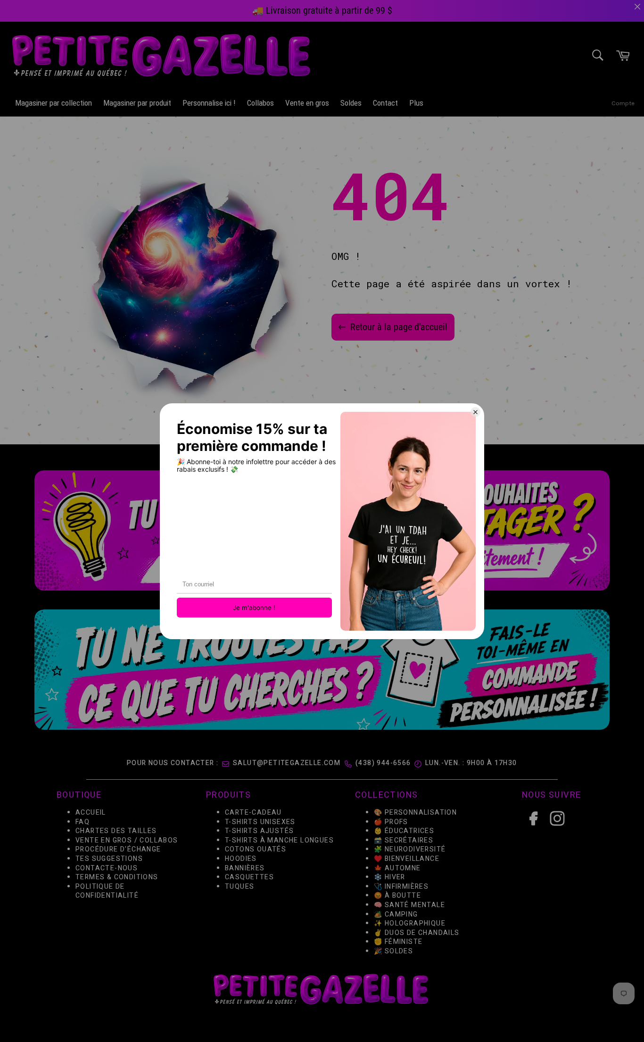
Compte (623, 103)
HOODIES (241, 859)
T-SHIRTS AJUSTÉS (259, 831)
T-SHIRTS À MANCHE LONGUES (279, 840)
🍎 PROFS (391, 821)
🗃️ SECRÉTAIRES (403, 840)
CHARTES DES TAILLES (116, 831)
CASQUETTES (249, 877)
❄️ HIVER (389, 877)
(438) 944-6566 (383, 763)
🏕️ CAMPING (396, 914)
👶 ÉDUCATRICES (404, 831)
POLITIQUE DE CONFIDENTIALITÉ (107, 890)
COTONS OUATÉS (255, 849)
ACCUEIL (90, 812)
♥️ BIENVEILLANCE (406, 859)
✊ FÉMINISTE (398, 942)
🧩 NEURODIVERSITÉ (410, 849)
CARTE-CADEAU (253, 812)
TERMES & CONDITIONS (116, 877)
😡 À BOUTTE (397, 895)
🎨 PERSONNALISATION (415, 812)
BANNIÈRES (245, 868)
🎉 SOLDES (393, 951)
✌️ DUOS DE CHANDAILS (418, 932)
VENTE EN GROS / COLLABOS (126, 840)
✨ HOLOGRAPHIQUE (410, 923)
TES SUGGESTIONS (109, 859)
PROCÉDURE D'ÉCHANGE (118, 849)
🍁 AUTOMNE (397, 868)
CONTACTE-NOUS (106, 868)
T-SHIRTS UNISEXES (260, 821)
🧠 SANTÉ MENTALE (409, 904)
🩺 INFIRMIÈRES (401, 886)
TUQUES (239, 886)
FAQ (82, 821)
